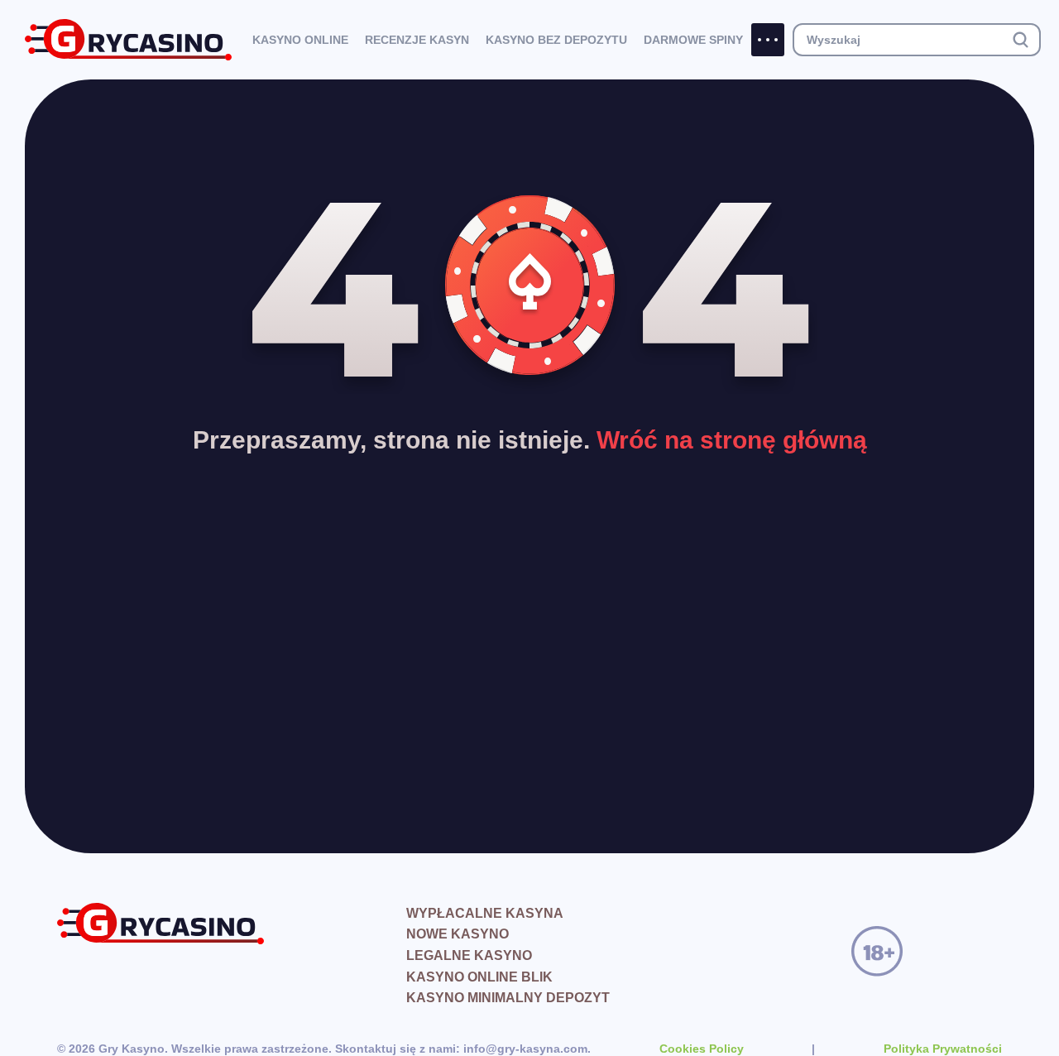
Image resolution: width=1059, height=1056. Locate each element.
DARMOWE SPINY (693, 39)
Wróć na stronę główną (732, 440)
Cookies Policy (701, 1048)
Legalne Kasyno (469, 955)
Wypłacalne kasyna (484, 913)
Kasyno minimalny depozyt (508, 998)
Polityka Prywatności (943, 1048)
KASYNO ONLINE (300, 39)
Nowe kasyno (457, 934)
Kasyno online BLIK (479, 977)
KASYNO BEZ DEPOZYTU (556, 39)
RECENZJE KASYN (417, 39)
